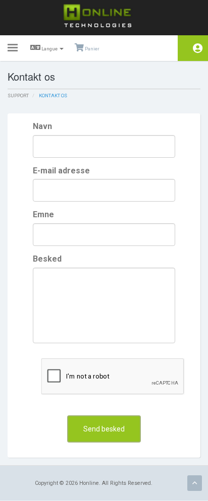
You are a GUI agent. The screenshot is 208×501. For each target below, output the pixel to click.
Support (18, 95)
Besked (47, 259)
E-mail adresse (61, 170)
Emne (43, 214)
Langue (49, 48)
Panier (91, 48)
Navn (42, 126)
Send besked (104, 429)
